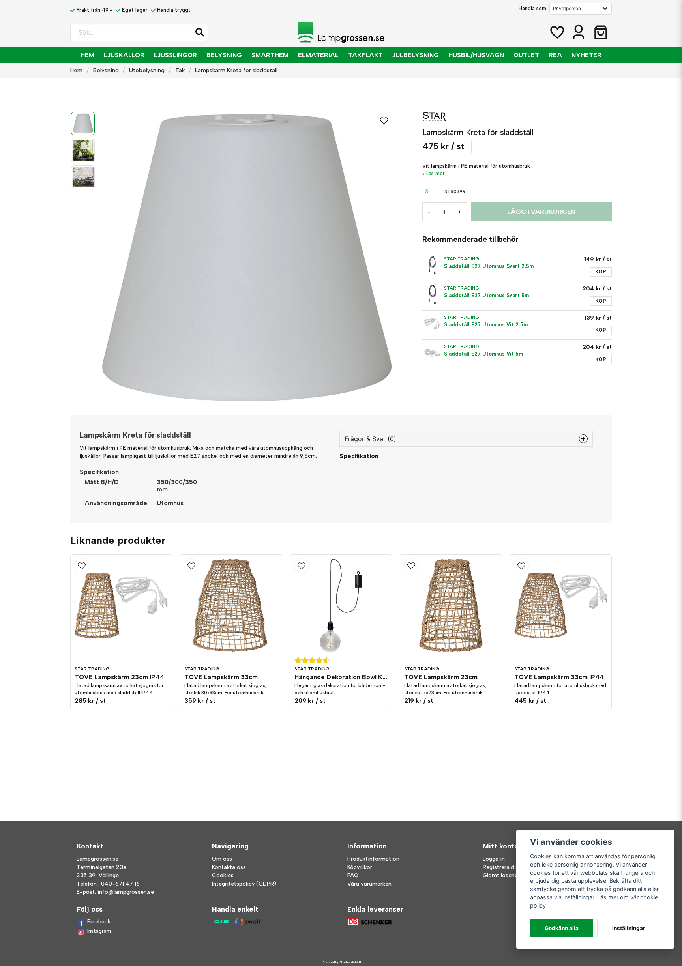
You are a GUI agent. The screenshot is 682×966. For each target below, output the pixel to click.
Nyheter (586, 55)
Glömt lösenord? (504, 875)
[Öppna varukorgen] (601, 32)
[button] (199, 32)
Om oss (222, 859)
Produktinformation (373, 859)
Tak (180, 70)
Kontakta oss (229, 867)
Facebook (99, 922)
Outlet (526, 55)
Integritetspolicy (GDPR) (244, 883)
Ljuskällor (124, 55)
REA (555, 55)
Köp (600, 272)
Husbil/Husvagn (476, 55)
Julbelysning (415, 55)
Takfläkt (365, 55)
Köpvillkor (359, 867)
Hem (87, 55)
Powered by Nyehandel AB (341, 962)
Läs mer (435, 173)
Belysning (224, 55)
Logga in (494, 859)
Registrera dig (501, 867)
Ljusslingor (175, 55)
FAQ (352, 875)
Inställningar (628, 928)
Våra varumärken (369, 883)
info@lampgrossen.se (125, 892)
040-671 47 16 (120, 883)
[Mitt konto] (579, 32)
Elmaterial (318, 55)
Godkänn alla (562, 928)
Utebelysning (147, 70)
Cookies (223, 875)
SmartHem (270, 55)
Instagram (99, 931)
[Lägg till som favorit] (556, 32)
